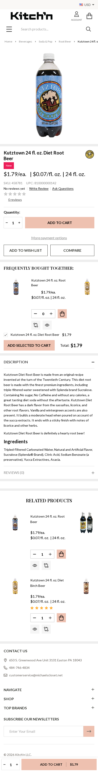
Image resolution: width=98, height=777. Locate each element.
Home (8, 41)
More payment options (49, 238)
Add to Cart (59, 222)
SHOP (9, 699)
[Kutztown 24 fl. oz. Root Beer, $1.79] (15, 522)
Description (16, 362)
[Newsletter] (88, 731)
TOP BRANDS (15, 708)
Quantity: (12, 212)
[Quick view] (47, 325)
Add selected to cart (29, 345)
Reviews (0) (14, 472)
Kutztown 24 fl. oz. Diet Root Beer (34, 334)
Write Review (39, 188)
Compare (72, 250)
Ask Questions (63, 188)
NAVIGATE (13, 689)
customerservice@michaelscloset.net (36, 675)
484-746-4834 (19, 668)
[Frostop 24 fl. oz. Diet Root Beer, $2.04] (86, 522)
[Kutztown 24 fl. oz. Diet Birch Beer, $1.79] (15, 586)
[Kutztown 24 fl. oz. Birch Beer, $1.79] (86, 586)
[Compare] (35, 325)
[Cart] (89, 16)
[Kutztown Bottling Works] (84, 154)
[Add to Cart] (62, 313)
